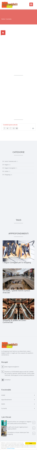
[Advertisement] (18, 53)
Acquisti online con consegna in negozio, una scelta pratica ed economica (19, 422)
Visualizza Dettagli (10, 448)
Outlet (7, 171)
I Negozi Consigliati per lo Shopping (17, 263)
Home (3, 19)
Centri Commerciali (11, 161)
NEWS (3, 404)
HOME (3, 395)
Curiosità (4, 408)
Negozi (7, 165)
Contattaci (7, 380)
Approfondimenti (6, 399)
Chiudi (30, 443)
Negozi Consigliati (10, 168)
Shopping (8, 175)
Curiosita (8, 19)
